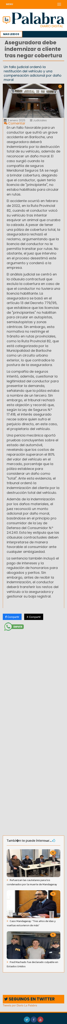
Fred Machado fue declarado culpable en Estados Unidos (32, 964)
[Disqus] (33, 681)
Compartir (13, 617)
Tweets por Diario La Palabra (20, 1005)
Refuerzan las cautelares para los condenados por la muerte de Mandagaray (32, 882)
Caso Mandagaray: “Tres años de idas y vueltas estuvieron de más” (31, 923)
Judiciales (39, 120)
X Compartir (34, 617)
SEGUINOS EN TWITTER (31, 999)
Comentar (16, 123)
